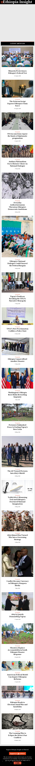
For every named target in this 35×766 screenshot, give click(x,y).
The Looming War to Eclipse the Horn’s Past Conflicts (17, 735)
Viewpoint (17, 69)
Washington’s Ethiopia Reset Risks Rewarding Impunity (17, 395)
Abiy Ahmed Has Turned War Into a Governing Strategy (17, 537)
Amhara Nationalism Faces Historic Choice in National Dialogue (17, 164)
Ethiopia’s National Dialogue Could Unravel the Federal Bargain (17, 263)
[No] (30, 760)
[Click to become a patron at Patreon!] (17, 753)
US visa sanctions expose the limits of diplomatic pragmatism (17, 136)
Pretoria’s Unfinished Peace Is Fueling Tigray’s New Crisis (17, 427)
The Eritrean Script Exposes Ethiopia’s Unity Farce (17, 104)
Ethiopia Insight (17, 1)
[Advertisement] (17, 22)
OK (17, 763)
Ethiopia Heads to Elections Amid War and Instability (17, 704)
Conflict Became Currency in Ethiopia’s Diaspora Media (17, 583)
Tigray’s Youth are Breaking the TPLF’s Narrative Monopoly (17, 299)
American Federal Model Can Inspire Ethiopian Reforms (17, 677)
